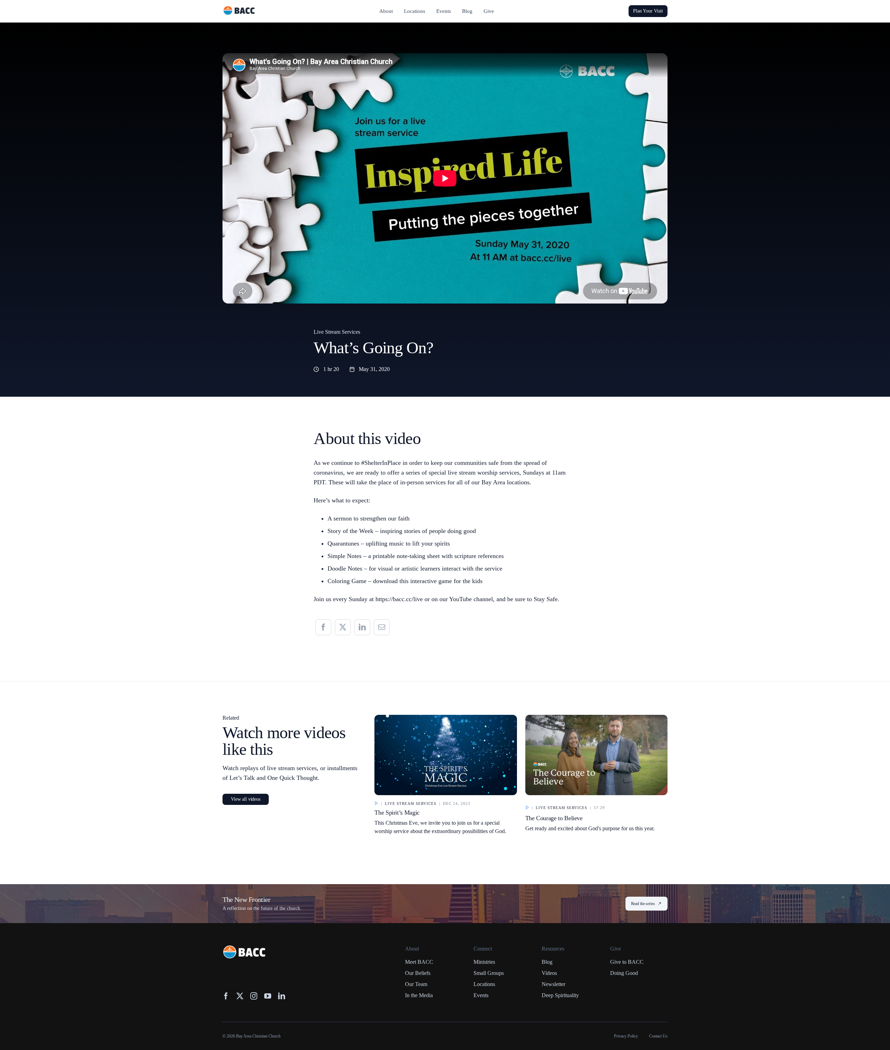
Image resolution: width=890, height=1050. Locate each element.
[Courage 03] (596, 717)
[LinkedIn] (362, 627)
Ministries (484, 962)
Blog (547, 962)
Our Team (416, 984)
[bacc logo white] (244, 948)
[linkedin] (281, 996)
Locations (484, 984)
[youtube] (267, 996)
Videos (549, 973)
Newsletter (553, 984)
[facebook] (225, 996)
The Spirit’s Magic (397, 812)
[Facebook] (323, 627)
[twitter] (239, 996)
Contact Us (658, 1036)
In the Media (419, 995)
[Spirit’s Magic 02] (445, 717)
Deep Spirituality (560, 995)
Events (481, 995)
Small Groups (489, 973)
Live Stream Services (337, 332)
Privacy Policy (626, 1036)
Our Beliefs (417, 973)
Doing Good (624, 973)
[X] (343, 627)
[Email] (381, 627)
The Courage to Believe (554, 818)
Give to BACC (627, 962)
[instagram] (253, 996)
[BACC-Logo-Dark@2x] (239, 8)
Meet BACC (419, 962)
